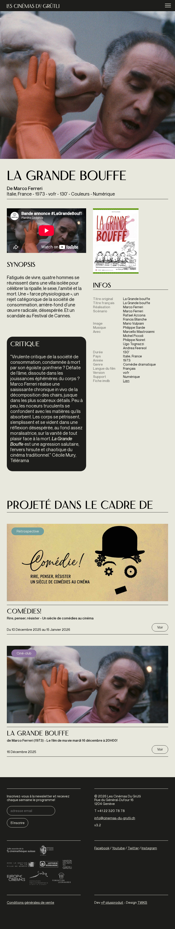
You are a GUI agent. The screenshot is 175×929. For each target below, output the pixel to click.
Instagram (149, 848)
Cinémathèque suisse (21, 851)
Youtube (118, 848)
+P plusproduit (112, 902)
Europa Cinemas (16, 878)
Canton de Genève (47, 851)
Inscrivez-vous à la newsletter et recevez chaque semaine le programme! (38, 798)
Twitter (133, 848)
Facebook (101, 848)
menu (168, 5)
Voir (160, 627)
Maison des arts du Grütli (67, 864)
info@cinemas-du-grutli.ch (114, 818)
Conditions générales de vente (30, 902)
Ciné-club (24, 653)
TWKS (142, 902)
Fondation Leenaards (61, 878)
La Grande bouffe (38, 733)
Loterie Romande (49, 864)
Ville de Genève (21, 864)
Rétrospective (28, 531)
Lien (126, 381)
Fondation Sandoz (39, 878)
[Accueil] (33, 5)
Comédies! (24, 611)
